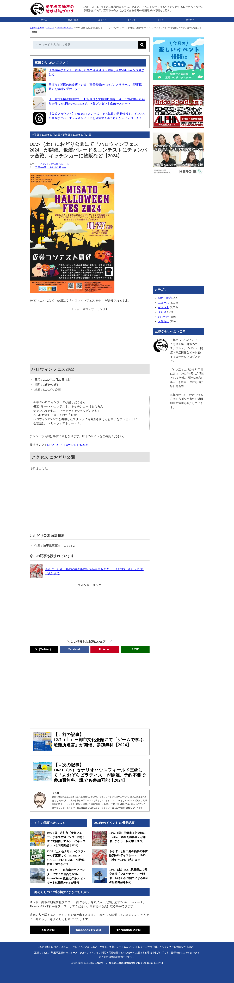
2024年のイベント (65, 28)
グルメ (161, 20)
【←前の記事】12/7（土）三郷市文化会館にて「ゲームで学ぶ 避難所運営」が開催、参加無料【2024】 (99, 739)
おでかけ (190, 20)
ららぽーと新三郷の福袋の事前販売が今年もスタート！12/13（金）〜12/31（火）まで (128, 855)
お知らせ (163, 321)
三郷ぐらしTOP (37, 28)
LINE (135, 649)
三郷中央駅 (40, 167)
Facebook (74, 649)
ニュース (102, 20)
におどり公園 (54, 167)
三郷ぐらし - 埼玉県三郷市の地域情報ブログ (119, 963)
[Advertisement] (90, 335)
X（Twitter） (44, 649)
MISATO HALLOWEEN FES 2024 (68, 444)
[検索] (142, 45)
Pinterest (104, 649)
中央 (64, 167)
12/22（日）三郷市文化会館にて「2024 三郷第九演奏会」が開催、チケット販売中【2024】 (128, 837)
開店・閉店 (73, 20)
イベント (131, 20)
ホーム (44, 20)
